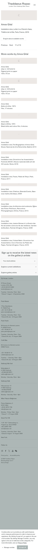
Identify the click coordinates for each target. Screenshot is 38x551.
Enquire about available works (13, 39)
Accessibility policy (15, 455)
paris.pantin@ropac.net (8, 331)
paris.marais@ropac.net (8, 312)
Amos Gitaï (6, 24)
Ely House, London (7, 278)
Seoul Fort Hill (5, 418)
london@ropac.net (6, 289)
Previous (4, 45)
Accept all (22, 547)
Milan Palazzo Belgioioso (9, 398)
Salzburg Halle (5, 381)
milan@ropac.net (6, 409)
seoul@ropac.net (6, 428)
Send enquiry (34, 261)
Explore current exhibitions (11, 267)
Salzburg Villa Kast (7, 363)
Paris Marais (5, 301)
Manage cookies (9, 547)
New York (4, 437)
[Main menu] (35, 5)
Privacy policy (4, 455)
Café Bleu (4, 340)
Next (11, 45)
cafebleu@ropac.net (7, 354)
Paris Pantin (5, 321)
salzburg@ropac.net (7, 374)
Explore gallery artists (9, 273)
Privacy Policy (22, 543)
